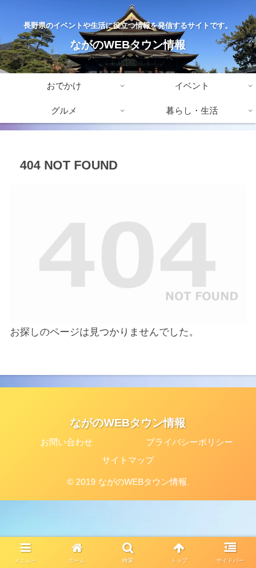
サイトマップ (128, 460)
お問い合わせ (66, 442)
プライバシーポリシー (189, 442)
